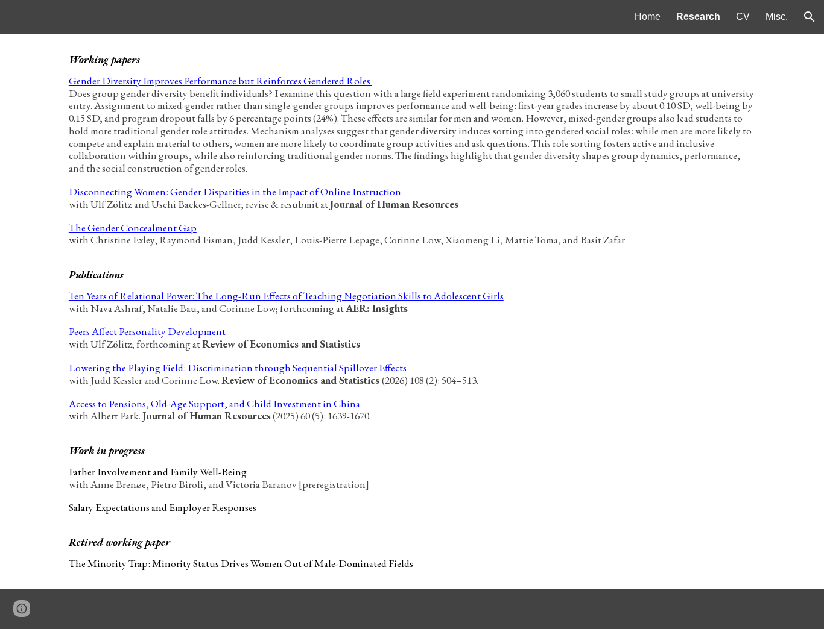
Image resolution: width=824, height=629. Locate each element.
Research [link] (698, 16)
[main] (412, 311)
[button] (809, 16)
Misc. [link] (776, 16)
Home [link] (648, 16)
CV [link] (743, 16)
